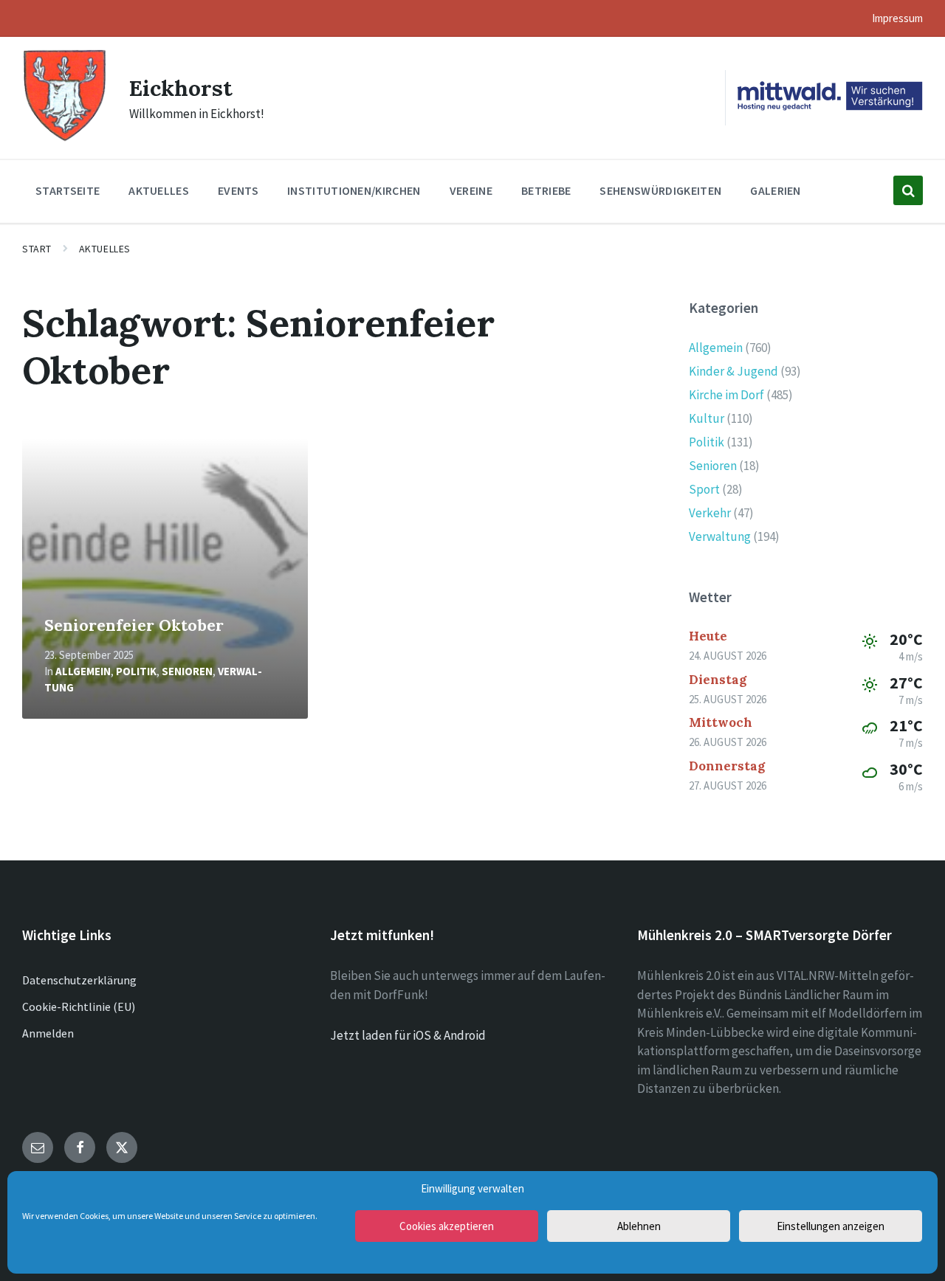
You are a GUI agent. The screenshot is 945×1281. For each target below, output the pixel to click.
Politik (136, 671)
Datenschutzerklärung (79, 980)
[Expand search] (908, 190)
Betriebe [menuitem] (546, 190)
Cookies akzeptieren (446, 1226)
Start (37, 248)
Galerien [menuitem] (775, 190)
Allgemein (83, 671)
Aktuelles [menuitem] (158, 190)
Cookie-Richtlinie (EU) (78, 1006)
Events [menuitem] (238, 190)
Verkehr (710, 513)
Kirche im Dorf (726, 395)
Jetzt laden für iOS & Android (408, 1035)
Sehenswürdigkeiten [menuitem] (660, 190)
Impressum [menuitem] (897, 18)
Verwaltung (720, 536)
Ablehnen (639, 1226)
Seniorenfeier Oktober (134, 625)
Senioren (187, 671)
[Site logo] (64, 139)
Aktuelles (105, 248)
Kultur (706, 418)
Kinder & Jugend (733, 371)
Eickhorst (181, 88)
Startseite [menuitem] (67, 190)
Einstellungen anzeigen (830, 1226)
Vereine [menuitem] (471, 190)
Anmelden (48, 1033)
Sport (704, 489)
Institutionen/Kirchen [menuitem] (354, 190)
